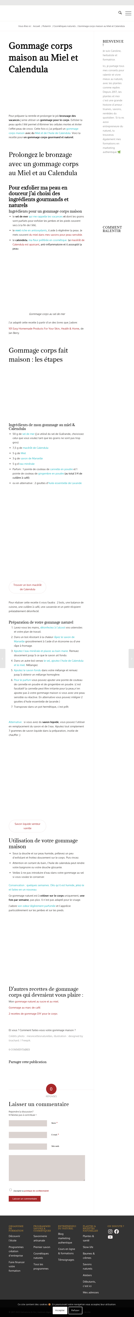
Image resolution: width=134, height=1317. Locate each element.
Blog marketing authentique (65, 1238)
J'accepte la (31, 1191)
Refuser (75, 1310)
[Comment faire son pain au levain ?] (131, 658)
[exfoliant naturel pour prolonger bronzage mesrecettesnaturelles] (47, 96)
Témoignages (66, 1259)
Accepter (60, 1310)
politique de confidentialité (36, 1191)
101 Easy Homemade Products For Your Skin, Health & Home (44, 328)
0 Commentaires (19, 1049)
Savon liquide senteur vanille (27, 826)
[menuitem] (118, 13)
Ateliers (87, 1275)
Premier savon (42, 1247)
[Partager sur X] (47, 1072)
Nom (54, 1122)
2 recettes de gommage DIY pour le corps (33, 1013)
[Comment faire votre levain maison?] (2, 658)
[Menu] (126, 13)
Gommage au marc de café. (25, 1007)
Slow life (88, 1247)
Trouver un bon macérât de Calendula (27, 587)
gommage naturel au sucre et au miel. (37, 1001)
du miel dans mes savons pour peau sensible (55, 234)
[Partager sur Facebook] (21, 1072)
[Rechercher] (118, 13)
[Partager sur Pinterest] (72, 1072)
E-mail (55, 1134)
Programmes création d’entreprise (16, 1251)
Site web (55, 1146)
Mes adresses (91, 1292)
